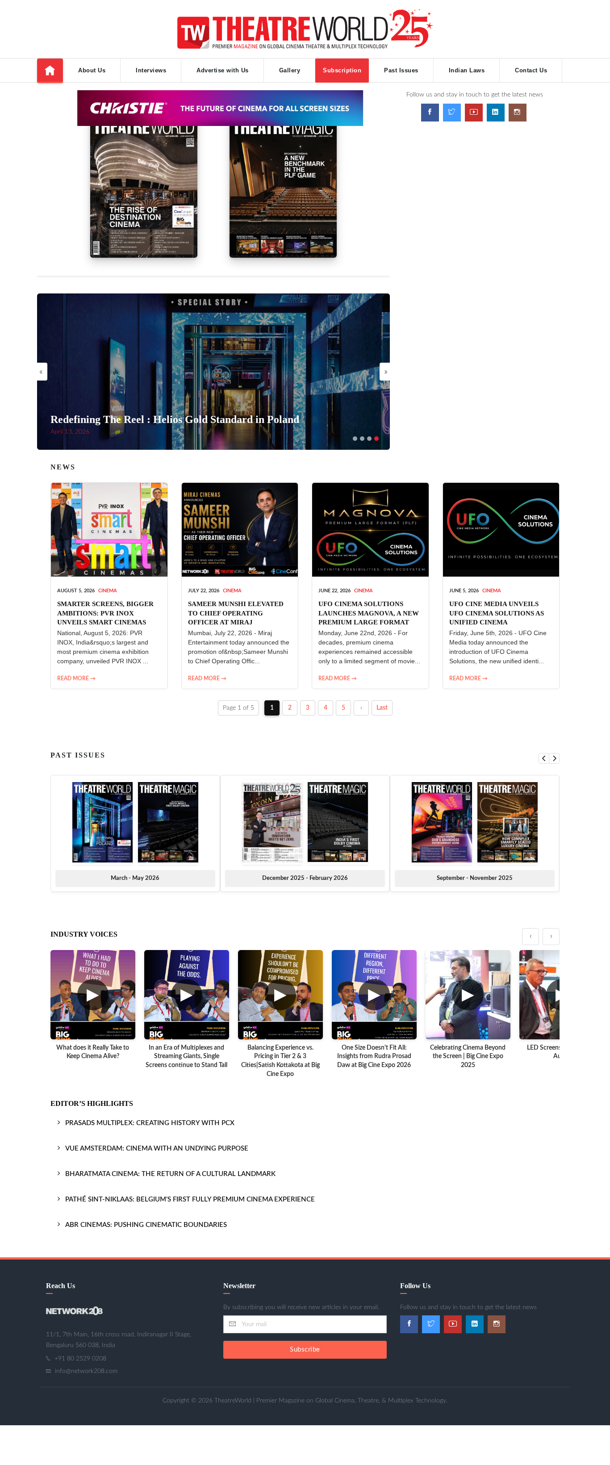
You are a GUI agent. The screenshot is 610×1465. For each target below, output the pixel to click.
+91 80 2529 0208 (80, 1359)
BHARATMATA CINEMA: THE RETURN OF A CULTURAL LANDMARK (170, 1174)
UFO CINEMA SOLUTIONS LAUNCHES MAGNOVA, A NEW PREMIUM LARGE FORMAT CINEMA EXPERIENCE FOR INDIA (368, 622)
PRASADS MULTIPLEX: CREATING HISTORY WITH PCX (149, 1123)
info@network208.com (86, 1371)
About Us (91, 70)
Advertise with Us (222, 70)
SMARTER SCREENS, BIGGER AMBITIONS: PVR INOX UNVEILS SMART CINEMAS (105, 613)
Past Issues (401, 70)
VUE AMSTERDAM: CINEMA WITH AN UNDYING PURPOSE (156, 1148)
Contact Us (531, 70)
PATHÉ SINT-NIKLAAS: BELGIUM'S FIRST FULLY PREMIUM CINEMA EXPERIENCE (190, 1199)
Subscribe (305, 1349)
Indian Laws (467, 70)
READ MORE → (76, 678)
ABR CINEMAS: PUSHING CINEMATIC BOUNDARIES (146, 1225)
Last (382, 708)
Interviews (151, 70)
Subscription (342, 70)
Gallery (290, 70)
